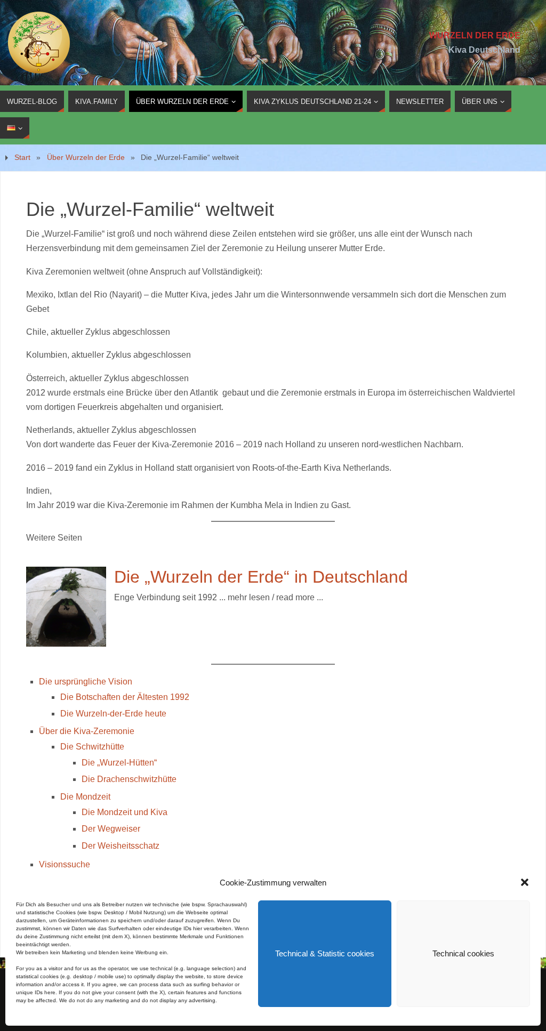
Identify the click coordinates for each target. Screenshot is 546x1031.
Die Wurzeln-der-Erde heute (113, 713)
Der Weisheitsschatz (120, 845)
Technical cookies (463, 953)
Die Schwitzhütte (92, 746)
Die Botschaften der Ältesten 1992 (124, 697)
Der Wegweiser (111, 828)
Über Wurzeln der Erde (86, 157)
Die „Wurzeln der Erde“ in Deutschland (261, 576)
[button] (524, 882)
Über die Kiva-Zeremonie (86, 731)
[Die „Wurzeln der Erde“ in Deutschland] (66, 643)
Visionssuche (64, 864)
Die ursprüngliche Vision (85, 681)
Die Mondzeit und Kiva (124, 812)
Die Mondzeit (85, 796)
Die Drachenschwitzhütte (129, 779)
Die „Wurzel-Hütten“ (119, 762)
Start (22, 157)
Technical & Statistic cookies (324, 953)
